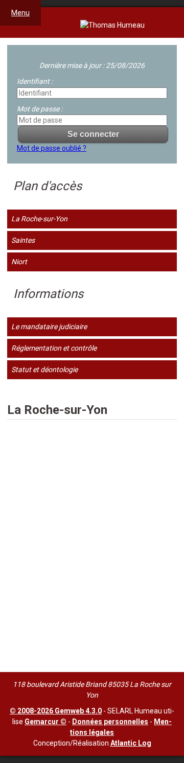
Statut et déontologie (44, 369)
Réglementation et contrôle (54, 348)
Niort (19, 262)
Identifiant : (35, 81)
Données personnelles (110, 722)
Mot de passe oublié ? (51, 148)
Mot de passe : (39, 109)
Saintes (23, 240)
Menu (20, 13)
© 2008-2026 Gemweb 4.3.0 (56, 711)
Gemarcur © (45, 722)
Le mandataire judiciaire (49, 326)
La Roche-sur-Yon (39, 219)
